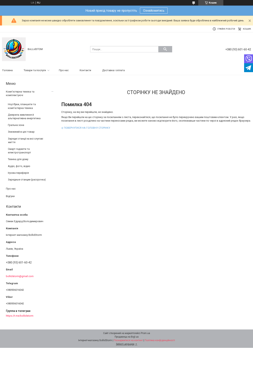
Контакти (85, 70)
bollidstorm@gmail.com (20, 276)
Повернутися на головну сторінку (87, 127)
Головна (7, 70)
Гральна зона (16, 125)
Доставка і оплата (113, 70)
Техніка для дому (18, 159)
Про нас (64, 70)
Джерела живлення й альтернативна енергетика (24, 116)
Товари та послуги (35, 70)
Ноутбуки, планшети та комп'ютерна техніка (22, 106)
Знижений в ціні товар (21, 131)
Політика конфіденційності (160, 340)
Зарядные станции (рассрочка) (27, 179)
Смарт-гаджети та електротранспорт (19, 150)
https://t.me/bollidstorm (19, 315)
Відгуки (10, 196)
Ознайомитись (153, 10)
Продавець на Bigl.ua (127, 336)
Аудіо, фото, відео (19, 166)
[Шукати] (165, 49)
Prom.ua (145, 333)
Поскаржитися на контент (128, 340)
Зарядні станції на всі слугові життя (25, 140)
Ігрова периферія (18, 172)
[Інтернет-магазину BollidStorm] (14, 48)
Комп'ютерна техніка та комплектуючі (20, 93)
